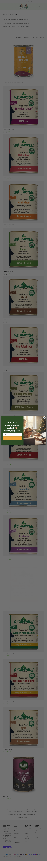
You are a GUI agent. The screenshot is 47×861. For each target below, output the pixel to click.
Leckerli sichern (12, 438)
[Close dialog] (44, 418)
